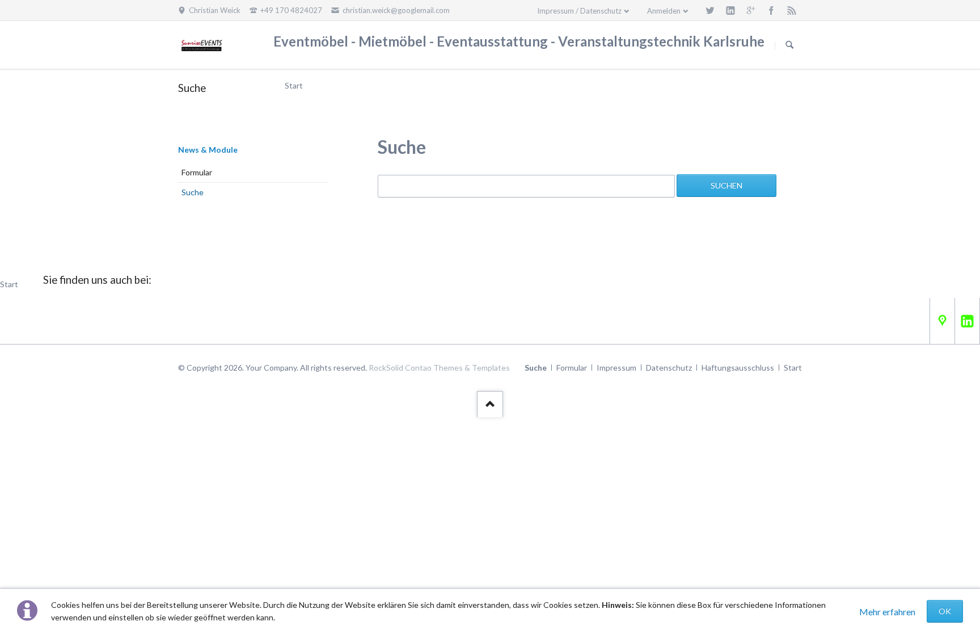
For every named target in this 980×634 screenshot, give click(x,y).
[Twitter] (710, 10)
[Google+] (751, 10)
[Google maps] (942, 321)
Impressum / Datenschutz (579, 10)
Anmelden (664, 10)
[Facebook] (771, 10)
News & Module (208, 149)
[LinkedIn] (730, 10)
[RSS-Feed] (792, 10)
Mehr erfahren (887, 611)
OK (945, 611)
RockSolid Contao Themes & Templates (439, 367)
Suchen (789, 45)
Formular (196, 172)
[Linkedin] (966, 321)
